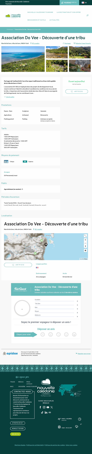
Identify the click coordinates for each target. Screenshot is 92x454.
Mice (11, 386)
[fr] (84, 2)
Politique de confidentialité (35, 445)
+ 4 (80, 66)
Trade (12, 382)
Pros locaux (29, 383)
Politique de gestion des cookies (55, 445)
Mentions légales (20, 445)
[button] (87, 15)
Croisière (21, 386)
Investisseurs (31, 386)
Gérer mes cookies (71, 445)
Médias (21, 382)
